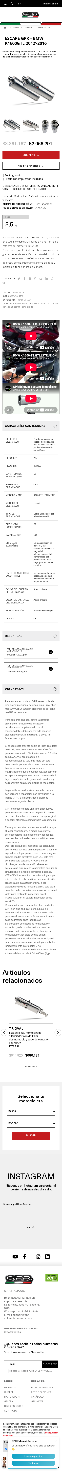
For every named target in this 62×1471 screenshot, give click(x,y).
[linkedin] (46, 278)
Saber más (31, 1066)
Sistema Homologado (22, 306)
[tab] (31, 426)
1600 (12, 303)
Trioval (18, 303)
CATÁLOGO (37, 1396)
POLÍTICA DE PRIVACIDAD (40, 1370)
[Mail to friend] (41, 278)
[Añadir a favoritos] (48, 995)
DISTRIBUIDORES (13, 1405)
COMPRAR (28, 154)
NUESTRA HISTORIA (42, 1387)
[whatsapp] (52, 278)
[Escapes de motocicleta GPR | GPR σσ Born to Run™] (30, 17)
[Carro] (19, 3)
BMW (24, 303)
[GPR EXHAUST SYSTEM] (5, 28)
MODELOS (10, 1387)
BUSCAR (31, 1135)
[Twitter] (19, 278)
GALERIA (9, 1401)
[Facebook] (24, 278)
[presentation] (4, 125)
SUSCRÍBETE (50, 1364)
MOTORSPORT (12, 1396)
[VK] (30, 278)
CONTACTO (10, 1410)
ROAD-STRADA (24, 299)
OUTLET (8, 1392)
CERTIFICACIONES (41, 1392)
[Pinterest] (35, 278)
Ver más (31, 1227)
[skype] (3, 283)
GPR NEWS (37, 1401)
